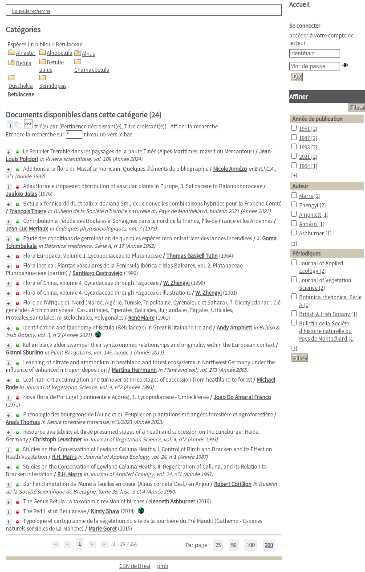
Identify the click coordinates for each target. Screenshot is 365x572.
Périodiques (306, 253)
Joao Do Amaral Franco (242, 397)
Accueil (299, 4)
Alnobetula (60, 53)
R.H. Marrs (64, 457)
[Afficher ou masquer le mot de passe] (345, 65)
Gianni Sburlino (24, 352)
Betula (24, 63)
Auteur (300, 186)
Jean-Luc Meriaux (27, 228)
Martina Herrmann (134, 370)
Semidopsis (52, 86)
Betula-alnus (51, 66)
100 (251, 545)
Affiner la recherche (194, 126)
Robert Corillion (232, 484)
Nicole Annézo (230, 169)
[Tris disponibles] (29, 126)
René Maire (141, 317)
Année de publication (317, 119)
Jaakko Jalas (21, 194)
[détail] (9, 152)
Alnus (88, 54)
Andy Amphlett (234, 327)
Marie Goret (103, 528)
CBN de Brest (134, 566)
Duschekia (20, 86)
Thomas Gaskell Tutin (192, 255)
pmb (162, 566)
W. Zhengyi (176, 283)
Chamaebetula (92, 70)
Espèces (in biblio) (29, 44)
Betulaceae (69, 44)
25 (218, 545)
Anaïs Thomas (23, 422)
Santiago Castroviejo (97, 273)
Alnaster (26, 53)
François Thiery (27, 211)
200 (269, 545)
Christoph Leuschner (57, 439)
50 (233, 545)
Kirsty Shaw (105, 511)
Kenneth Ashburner (172, 501)
